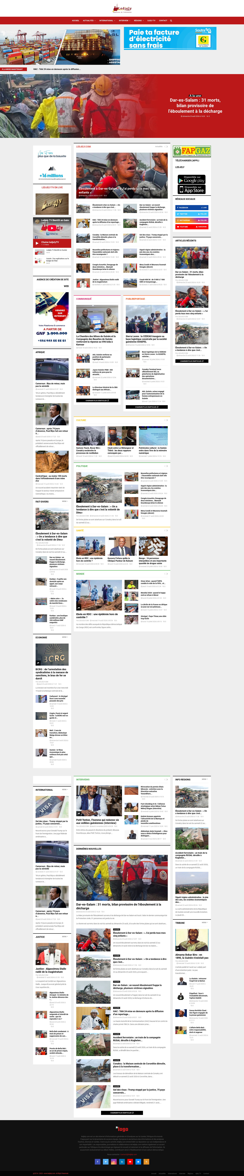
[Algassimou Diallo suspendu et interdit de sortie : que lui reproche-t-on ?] (41, 1014)
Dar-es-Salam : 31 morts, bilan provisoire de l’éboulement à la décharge (195, 105)
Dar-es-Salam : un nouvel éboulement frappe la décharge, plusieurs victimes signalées (152, 207)
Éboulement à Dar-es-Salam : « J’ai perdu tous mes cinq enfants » (191, 312)
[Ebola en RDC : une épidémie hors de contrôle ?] (90, 546)
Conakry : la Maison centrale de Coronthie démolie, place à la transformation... (105, 237)
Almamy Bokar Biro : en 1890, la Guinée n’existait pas (191, 956)
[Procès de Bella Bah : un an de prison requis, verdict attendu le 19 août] (41, 1051)
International (106, 21)
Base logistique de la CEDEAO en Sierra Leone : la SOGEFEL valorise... (154, 354)
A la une (195, 96)
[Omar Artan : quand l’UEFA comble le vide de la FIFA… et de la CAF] (131, 584)
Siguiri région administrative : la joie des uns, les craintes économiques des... (152, 252)
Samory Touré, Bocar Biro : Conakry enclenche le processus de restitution (88, 450)
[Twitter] (106, 1162)
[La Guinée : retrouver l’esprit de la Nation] (181, 981)
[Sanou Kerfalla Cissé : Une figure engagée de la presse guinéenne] (181, 1013)
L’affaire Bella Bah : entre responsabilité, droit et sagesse (197, 1030)
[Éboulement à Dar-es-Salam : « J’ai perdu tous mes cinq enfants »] (122, 176)
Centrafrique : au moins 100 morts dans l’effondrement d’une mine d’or (51, 478)
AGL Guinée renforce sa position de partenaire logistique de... (102, 357)
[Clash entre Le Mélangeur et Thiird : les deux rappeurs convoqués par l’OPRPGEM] (122, 435)
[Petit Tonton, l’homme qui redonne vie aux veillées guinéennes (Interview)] (99, 801)
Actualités (88, 21)
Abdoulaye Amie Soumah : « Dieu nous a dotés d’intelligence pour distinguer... (154, 833)
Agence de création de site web (53, 282)
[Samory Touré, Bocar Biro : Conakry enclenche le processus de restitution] (90, 435)
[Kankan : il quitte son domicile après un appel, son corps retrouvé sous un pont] (41, 582)
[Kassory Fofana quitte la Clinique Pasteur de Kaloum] (122, 546)
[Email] (138, 1162)
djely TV (151, 21)
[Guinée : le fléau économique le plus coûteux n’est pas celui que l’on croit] (41, 752)
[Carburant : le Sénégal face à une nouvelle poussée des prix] (41, 699)
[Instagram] (114, 1162)
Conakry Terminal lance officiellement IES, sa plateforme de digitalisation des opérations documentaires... (153, 374)
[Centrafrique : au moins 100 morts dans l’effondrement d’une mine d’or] (52, 462)
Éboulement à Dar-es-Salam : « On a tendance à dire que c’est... (191, 348)
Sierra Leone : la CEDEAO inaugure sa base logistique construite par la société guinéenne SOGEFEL (146, 339)
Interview (123, 21)
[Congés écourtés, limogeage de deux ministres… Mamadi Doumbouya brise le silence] (83, 268)
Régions (138, 21)
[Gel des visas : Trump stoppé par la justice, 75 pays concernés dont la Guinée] (130, 238)
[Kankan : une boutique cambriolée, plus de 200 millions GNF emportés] (41, 618)
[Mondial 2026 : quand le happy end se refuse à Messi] (131, 596)
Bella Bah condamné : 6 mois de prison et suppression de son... (59, 1033)
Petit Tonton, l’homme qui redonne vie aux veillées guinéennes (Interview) (97, 821)
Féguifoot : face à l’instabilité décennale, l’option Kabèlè (198, 995)
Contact (163, 21)
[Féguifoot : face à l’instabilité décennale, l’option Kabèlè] (181, 996)
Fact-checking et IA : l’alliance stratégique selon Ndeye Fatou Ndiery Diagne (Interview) (153, 806)
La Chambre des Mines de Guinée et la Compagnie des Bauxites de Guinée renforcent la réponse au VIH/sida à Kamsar (96, 340)
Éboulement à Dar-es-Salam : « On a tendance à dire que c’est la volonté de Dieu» (98, 509)
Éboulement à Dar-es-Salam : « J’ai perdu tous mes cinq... (60, 69)
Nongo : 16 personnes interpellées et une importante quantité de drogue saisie (152, 561)
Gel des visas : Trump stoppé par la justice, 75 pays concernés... (52, 822)
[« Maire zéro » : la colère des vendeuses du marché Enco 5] (41, 601)
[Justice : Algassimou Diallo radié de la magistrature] (83, 283)
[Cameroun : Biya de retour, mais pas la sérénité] (52, 369)
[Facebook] (97, 1162)
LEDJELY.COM (84, 516)
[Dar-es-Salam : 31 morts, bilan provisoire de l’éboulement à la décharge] (191, 258)
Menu (64, 501)
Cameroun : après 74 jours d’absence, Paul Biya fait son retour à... (52, 431)
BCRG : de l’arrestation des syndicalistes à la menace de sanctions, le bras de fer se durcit (52, 674)
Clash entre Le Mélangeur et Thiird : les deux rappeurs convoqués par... (121, 450)
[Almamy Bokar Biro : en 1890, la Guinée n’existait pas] (191, 940)
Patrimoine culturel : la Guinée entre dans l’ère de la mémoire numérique (153, 450)
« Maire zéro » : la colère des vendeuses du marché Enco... (58, 601)
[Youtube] (130, 1162)
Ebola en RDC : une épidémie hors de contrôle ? (89, 559)
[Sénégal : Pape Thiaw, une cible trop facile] (131, 619)
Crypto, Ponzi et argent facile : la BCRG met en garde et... (59, 715)
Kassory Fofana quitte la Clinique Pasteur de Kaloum (120, 559)
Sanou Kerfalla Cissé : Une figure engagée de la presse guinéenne (198, 1012)
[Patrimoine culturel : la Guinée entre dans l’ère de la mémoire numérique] (153, 435)
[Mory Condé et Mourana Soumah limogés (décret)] (130, 268)
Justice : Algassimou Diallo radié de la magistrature (51, 970)
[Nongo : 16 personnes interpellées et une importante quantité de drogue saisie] (153, 546)
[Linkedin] (122, 1162)
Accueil (75, 21)
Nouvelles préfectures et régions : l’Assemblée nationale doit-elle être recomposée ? (106, 252)
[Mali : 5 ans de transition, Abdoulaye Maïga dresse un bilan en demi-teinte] (41, 733)
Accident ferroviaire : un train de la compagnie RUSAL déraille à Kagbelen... (153, 222)
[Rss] (146, 1162)
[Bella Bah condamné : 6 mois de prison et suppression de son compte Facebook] (41, 1034)
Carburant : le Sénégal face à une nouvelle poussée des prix (59, 698)
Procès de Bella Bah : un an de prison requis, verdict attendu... (59, 1050)
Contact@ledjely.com (128, 1154)
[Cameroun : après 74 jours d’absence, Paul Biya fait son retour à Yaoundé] (52, 414)
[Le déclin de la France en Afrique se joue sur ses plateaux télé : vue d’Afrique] (131, 608)
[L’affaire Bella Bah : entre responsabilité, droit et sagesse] (181, 1030)
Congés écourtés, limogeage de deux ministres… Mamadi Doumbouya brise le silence (105, 267)
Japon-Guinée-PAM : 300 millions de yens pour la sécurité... (103, 372)
